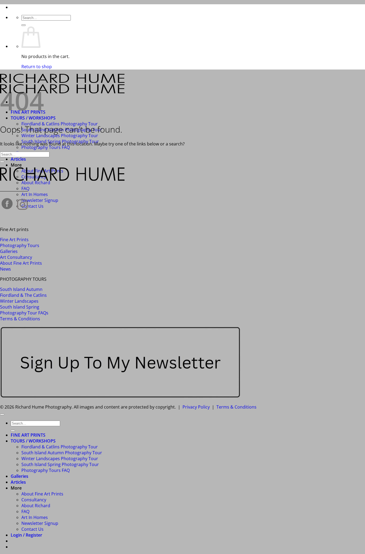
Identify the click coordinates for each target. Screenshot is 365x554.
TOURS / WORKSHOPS (33, 118)
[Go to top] (2, 414)
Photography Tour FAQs (24, 313)
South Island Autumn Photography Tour (61, 453)
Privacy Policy (196, 407)
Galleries (9, 251)
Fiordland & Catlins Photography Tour (59, 447)
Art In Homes (34, 194)
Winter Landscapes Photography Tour (59, 135)
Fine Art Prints (14, 240)
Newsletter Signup (39, 200)
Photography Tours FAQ (45, 147)
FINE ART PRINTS (28, 435)
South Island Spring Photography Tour (60, 464)
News (5, 269)
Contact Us (32, 206)
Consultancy (33, 500)
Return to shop (36, 67)
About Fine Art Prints (21, 263)
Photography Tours (19, 245)
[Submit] (23, 25)
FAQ (25, 511)
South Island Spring (19, 307)
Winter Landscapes (19, 301)
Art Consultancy (16, 257)
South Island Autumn (21, 289)
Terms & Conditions (20, 319)
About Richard (35, 183)
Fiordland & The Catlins (23, 295)
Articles (18, 159)
